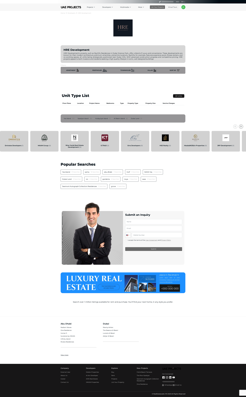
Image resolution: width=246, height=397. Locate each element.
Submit (153, 249)
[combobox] (128, 235)
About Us (64, 375)
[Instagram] (166, 377)
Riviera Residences (67, 342)
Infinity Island (65, 339)
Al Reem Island (121, 118)
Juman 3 (64, 333)
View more (64, 355)
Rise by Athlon (108, 327)
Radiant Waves (66, 327)
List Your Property (157, 7)
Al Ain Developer (92, 375)
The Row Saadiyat (143, 375)
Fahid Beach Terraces (144, 372)
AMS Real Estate (92, 379)
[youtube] (173, 377)
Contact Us (65, 382)
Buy (112, 372)
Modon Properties (92, 372)
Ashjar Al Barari (108, 336)
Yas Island (69, 118)
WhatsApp (168, 385)
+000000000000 (167, 2)
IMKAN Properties (92, 382)
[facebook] (163, 377)
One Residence (66, 330)
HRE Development (84, 13)
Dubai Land (136, 118)
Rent (113, 375)
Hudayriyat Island (103, 118)
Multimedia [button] (124, 7)
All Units (178, 96)
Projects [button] (90, 7)
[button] (72, 70)
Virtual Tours (172, 7)
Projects (114, 379)
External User (65, 372)
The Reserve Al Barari (110, 330)
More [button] (140, 7)
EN (182, 2)
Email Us (178, 385)
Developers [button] (106, 7)
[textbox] (128, 235)
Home (63, 13)
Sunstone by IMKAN (68, 336)
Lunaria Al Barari (109, 333)
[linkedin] (170, 377)
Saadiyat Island (85, 118)
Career (63, 379)
